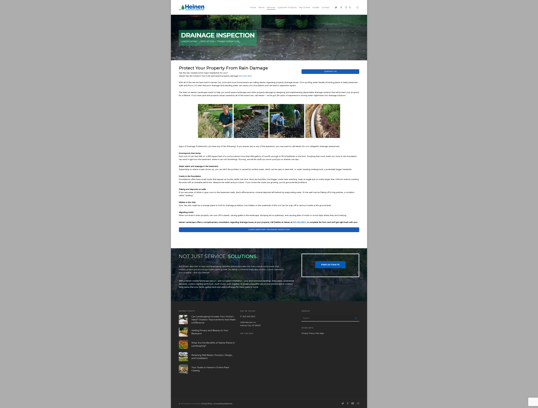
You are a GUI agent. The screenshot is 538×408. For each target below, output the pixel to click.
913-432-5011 (245, 76)
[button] (330, 264)
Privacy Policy (308, 333)
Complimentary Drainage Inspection (269, 229)
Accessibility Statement (223, 404)
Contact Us (330, 71)
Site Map (320, 333)
